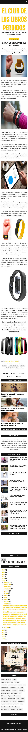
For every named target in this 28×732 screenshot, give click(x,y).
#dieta (16, 364)
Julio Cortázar (13, 687)
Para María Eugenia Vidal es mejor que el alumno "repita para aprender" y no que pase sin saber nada (18, 489)
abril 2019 (6, 599)
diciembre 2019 (7, 582)
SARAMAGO (13, 709)
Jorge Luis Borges (4, 701)
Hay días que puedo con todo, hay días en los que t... (14, 620)
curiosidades (3, 685)
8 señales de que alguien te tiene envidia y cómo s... (14, 618)
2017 (3, 632)
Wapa (6, 361)
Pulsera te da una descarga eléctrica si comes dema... (15, 605)
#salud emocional (14, 367)
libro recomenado (4, 687)
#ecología (21, 364)
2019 (3, 580)
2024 (3, 570)
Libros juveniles (13, 701)
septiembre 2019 (7, 589)
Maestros (3, 704)
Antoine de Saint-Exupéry (6, 696)
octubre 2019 (7, 586)
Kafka (22, 704)
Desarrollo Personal (14, 39)
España (22, 698)
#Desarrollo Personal (9, 364)
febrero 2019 (7, 603)
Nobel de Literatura (5, 709)
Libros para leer (21, 701)
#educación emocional (13, 365)
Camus (18, 698)
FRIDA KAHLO (3, 698)
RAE (24, 685)
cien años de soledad (5, 693)
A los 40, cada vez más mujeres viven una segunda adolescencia (12, 410)
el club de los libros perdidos (7, 682)
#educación (4, 365)
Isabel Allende (20, 687)
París (20, 693)
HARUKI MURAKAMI (15, 704)
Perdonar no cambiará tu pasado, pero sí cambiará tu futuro (12, 395)
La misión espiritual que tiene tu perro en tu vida (14, 622)
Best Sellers (17, 682)
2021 (3, 576)
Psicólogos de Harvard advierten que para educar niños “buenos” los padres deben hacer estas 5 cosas (18, 527)
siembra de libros (11, 698)
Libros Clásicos (4, 706)
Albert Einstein (14, 693)
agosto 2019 (6, 591)
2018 (3, 630)
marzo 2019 (6, 601)
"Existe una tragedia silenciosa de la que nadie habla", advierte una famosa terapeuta (18, 459)
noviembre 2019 (7, 584)
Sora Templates (9, 729)
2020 (3, 578)
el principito (21, 690)
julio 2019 (6, 593)
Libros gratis (14, 690)
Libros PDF (11, 706)
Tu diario (17, 361)
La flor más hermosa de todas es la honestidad (13, 612)
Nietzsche (17, 706)
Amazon (20, 685)
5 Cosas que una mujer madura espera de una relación (15, 614)
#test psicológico (19, 369)
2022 (3, 574)
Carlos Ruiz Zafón (16, 696)
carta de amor (19, 709)
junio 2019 (6, 595)
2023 (3, 572)
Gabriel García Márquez (5, 690)
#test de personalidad (9, 369)
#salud (7, 367)
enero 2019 (6, 627)
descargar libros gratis (6, 679)
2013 (3, 638)
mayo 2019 (6, 597)
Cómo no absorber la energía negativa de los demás (14, 625)
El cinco (11, 361)
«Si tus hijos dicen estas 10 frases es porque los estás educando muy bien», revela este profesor (18, 512)
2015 (3, 636)
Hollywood (14, 679)
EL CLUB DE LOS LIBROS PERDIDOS (14, 19)
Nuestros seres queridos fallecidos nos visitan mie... (14, 610)
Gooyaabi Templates (23, 729)
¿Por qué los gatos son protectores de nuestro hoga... (15, 607)
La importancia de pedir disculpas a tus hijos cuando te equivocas (12, 424)
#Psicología (22, 365)
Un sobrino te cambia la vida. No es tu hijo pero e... (14, 616)
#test (20, 367)
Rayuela (8, 704)
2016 (3, 634)
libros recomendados (12, 685)
